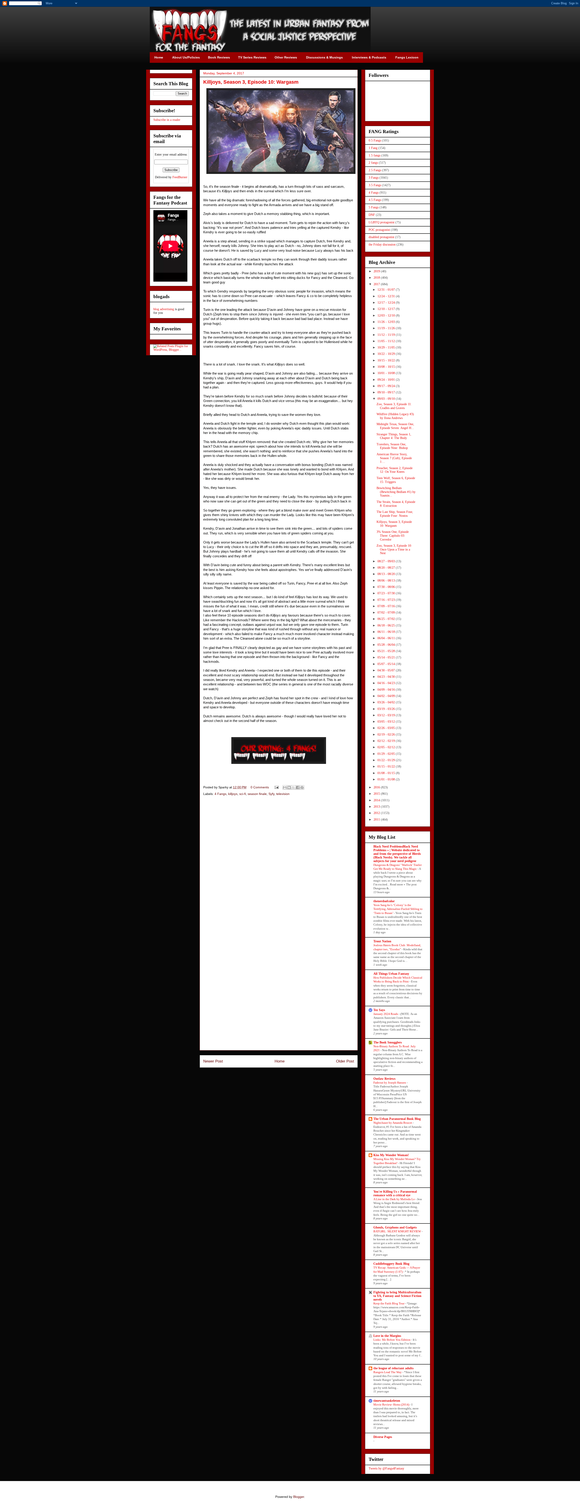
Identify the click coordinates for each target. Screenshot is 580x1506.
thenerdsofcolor (384, 901)
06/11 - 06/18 (386, 632)
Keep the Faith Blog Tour (389, 1303)
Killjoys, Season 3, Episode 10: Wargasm (394, 523)
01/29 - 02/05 (386, 753)
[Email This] (285, 787)
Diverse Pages (382, 1437)
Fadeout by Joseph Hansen (390, 1082)
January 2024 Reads (386, 1014)
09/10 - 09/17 (386, 392)
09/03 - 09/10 (386, 398)
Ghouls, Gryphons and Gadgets (395, 1227)
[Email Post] (276, 787)
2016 (377, 787)
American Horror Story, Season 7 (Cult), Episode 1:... (394, 458)
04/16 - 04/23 (386, 683)
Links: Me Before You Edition (392, 1339)
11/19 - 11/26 (386, 328)
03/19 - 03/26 (386, 709)
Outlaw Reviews (384, 1078)
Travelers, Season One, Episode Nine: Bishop (392, 446)
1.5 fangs (374, 155)
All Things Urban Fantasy (391, 973)
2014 (377, 800)
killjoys (232, 794)
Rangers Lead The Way (387, 1372)
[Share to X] (293, 787)
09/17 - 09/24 (386, 386)
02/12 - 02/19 (386, 741)
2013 (377, 806)
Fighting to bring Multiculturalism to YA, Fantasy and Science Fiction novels (397, 1296)
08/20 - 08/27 (386, 567)
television (283, 794)
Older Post (345, 1061)
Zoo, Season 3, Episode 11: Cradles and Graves (394, 406)
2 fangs (373, 162)
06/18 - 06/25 (386, 625)
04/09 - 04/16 (386, 689)
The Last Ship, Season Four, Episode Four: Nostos (395, 513)
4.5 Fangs (375, 200)
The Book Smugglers (387, 1042)
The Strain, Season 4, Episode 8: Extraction (396, 503)
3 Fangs (374, 177)
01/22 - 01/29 (386, 760)
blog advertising (163, 309)
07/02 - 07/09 (386, 612)
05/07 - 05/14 (386, 664)
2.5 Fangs (375, 170)
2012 (377, 813)
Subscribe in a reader (166, 120)
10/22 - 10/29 (386, 354)
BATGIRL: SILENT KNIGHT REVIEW (397, 1231)
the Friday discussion (382, 244)
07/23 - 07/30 (386, 593)
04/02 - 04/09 (386, 696)
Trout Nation (382, 941)
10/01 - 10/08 (386, 373)
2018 (377, 277)
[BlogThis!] (289, 787)
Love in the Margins (387, 1336)
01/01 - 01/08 (386, 779)
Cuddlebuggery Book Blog (391, 1263)
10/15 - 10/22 (386, 360)
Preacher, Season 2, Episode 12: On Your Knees (395, 470)
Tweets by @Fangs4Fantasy (386, 1468)
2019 (377, 271)
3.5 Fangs (375, 185)
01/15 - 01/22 (386, 766)
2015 (377, 793)
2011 (377, 819)
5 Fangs (374, 207)
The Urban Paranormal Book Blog (397, 1119)
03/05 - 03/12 (386, 721)
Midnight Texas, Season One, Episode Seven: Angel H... (395, 426)
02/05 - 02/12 (386, 747)
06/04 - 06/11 (386, 638)
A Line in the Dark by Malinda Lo (394, 1199)
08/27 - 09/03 (386, 561)
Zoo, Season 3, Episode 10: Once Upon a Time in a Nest (394, 549)
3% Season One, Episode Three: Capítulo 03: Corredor (393, 535)
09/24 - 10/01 (386, 379)
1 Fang (373, 148)
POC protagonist (379, 230)
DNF (372, 215)
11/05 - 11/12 (386, 341)
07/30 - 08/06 (386, 587)
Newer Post (213, 1061)
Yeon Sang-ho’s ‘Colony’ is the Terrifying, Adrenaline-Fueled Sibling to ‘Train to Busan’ (398, 909)
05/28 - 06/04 (386, 644)
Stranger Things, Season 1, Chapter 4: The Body (394, 436)
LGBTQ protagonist (381, 222)
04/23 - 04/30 (386, 676)
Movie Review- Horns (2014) (391, 1404)
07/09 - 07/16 (386, 606)
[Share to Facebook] (297, 787)
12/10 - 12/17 (386, 309)
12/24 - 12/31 (386, 296)
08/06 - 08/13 (386, 580)
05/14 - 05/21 (386, 657)
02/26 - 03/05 (386, 728)
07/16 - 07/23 (386, 600)
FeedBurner (179, 177)
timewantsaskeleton (386, 1400)
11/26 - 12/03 (386, 322)
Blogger (298, 1497)
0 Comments (260, 787)
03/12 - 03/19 (386, 715)
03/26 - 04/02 (386, 702)
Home (280, 1061)
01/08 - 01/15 (386, 773)
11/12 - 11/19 (386, 334)
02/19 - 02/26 (386, 734)
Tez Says (379, 1010)
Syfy (271, 794)
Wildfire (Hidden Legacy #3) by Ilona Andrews (395, 416)
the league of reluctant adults (393, 1368)
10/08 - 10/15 (386, 366)
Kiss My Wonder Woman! (391, 1155)
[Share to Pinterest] (302, 787)
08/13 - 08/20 (386, 574)
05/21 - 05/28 (386, 651)
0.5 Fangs (375, 140)
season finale (257, 794)
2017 (377, 284)
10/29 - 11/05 (386, 347)
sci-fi (242, 794)
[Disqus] (278, 864)
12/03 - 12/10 (386, 315)
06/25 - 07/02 (386, 619)
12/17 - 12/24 (386, 302)
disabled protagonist (381, 237)
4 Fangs (220, 794)
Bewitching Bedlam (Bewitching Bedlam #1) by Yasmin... (396, 491)
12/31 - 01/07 (386, 289)
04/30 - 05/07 (386, 670)
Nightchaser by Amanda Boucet (393, 1122)
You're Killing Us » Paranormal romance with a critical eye (395, 1193)
